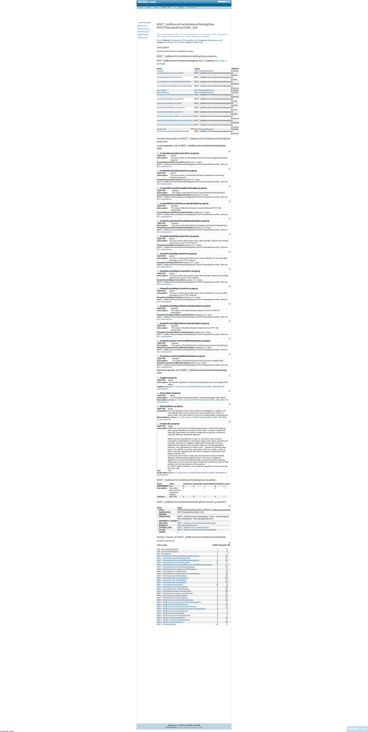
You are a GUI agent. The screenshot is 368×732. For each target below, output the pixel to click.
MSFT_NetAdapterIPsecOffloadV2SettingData (177, 569)
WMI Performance (144, 32)
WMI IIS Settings (143, 35)
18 (217, 563)
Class (159, 40)
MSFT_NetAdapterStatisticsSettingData (174, 591)
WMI (158, 34)
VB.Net (181, 42)
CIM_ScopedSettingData (167, 552)
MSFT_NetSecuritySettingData (170, 622)
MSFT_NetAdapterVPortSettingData (172, 598)
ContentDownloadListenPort (169, 77)
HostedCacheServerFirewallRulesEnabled (175, 125)
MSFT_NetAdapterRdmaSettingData (172, 578)
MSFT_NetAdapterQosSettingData (172, 576)
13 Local (220, 60)
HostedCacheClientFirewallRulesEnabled (175, 95)
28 (217, 624)
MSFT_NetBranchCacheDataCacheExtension (176, 607)
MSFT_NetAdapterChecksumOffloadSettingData (178, 560)
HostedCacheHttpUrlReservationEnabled (175, 121)
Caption (160, 71)
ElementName (163, 92)
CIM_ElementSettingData (168, 549)
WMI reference (142, 26)
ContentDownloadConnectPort (170, 73)
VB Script (169, 42)
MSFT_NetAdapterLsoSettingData (171, 571)
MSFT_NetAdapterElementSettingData (173, 563)
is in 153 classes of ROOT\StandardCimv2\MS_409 (194, 387)
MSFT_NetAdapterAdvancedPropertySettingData (178, 556)
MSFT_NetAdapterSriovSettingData (172, 587)
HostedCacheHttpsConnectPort (171, 108)
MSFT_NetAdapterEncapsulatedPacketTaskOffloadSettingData (184, 565)
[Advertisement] (184, 14)
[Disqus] (193, 649)
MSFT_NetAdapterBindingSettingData (173, 558)
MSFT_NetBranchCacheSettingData (168, 36)
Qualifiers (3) (191, 40)
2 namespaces (165, 166)
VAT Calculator (192, 7)
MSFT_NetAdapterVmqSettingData (172, 596)
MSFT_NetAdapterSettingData (170, 585)
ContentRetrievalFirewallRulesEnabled (174, 82)
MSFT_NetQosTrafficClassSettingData (173, 620)
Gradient (181, 7)
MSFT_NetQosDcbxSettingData (170, 613)
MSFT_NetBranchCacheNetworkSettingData (195, 36)
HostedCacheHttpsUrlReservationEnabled (175, 116)
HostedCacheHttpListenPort (169, 103)
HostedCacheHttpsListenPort (170, 112)
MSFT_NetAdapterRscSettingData (171, 580)
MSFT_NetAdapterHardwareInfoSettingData (176, 567)
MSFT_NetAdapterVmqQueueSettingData (175, 593)
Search (156, 7)
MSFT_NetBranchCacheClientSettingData (175, 600)
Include (140, 7)
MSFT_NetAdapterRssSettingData (171, 582)
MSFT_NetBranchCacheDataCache (172, 604)
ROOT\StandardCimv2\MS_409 (172, 34)
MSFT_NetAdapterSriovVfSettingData (173, 589)
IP (174, 7)
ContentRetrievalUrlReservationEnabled (174, 86)
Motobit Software (183, 727)
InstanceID (161, 129)
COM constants (143, 37)
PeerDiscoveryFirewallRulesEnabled (173, 131)
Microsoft (199, 42)
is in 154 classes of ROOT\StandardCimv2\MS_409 (197, 400)
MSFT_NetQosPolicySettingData (171, 618)
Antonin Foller (197, 727)
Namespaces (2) (215, 40)
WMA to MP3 (166, 7)
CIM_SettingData (205, 34)
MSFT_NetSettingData (220, 34)
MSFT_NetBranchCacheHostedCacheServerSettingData (181, 609)
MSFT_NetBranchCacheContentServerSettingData (179, 602)
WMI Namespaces (143, 29)
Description (162, 90)
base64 (148, 7)
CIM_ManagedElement (191, 34)
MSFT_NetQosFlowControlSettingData (173, 615)
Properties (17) (178, 40)
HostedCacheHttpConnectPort (170, 99)
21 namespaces (164, 419)
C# (176, 42)
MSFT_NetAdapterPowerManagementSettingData (178, 574)
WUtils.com (358, 729)
